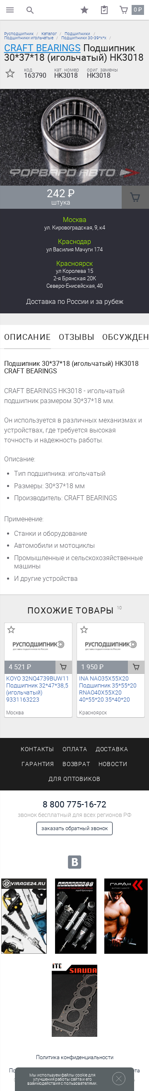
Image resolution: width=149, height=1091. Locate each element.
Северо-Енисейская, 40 (74, 286)
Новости (113, 764)
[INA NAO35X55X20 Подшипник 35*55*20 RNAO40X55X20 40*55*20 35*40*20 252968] (111, 645)
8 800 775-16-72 (74, 804)
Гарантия (38, 764)
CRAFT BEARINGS (42, 48)
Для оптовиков (74, 779)
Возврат (76, 764)
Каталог (49, 33)
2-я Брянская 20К (74, 278)
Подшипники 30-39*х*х (83, 38)
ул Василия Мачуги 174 (74, 249)
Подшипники (77, 33)
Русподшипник (19, 33)
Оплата (75, 749)
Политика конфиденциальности (74, 1057)
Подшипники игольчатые (28, 38)
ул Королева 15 (74, 271)
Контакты (38, 749)
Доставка (74, 302)
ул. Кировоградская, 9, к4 (74, 227)
